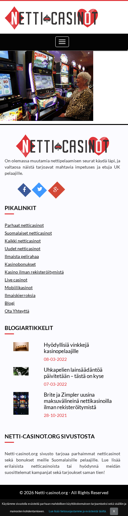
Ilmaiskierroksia (20, 295)
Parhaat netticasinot (24, 225)
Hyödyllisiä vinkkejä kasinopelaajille (66, 348)
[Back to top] (111, 499)
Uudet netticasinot (22, 248)
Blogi (10, 303)
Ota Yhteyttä (17, 310)
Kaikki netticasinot (23, 240)
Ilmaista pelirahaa (22, 256)
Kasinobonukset (20, 264)
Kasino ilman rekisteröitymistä (34, 272)
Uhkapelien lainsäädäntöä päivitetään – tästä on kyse (74, 372)
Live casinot (16, 279)
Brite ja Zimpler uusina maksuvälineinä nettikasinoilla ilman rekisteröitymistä (78, 400)
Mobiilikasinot (19, 287)
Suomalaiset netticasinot (28, 233)
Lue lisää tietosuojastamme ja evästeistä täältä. (78, 511)
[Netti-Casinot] (62, 18)
